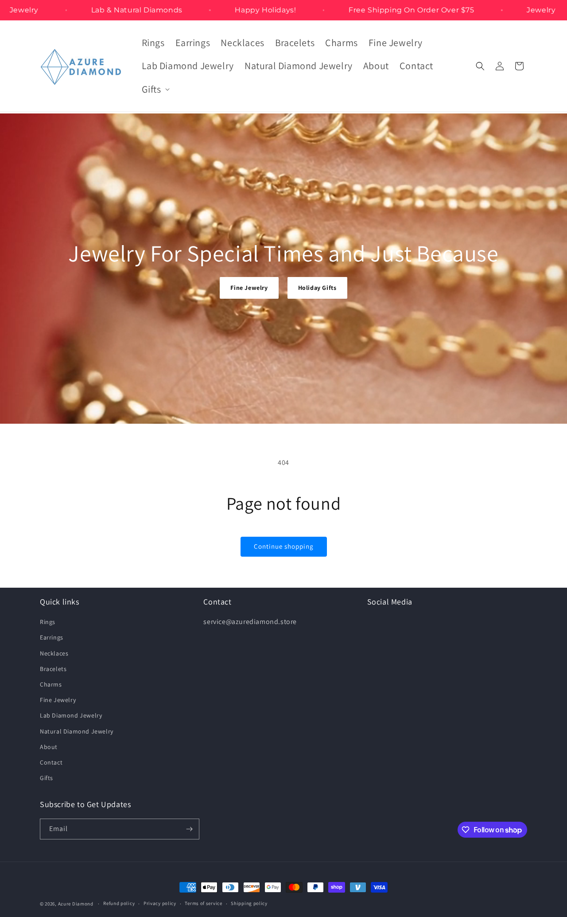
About (49, 747)
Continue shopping (284, 546)
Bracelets (53, 669)
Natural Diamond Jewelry (76, 731)
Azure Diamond (75, 904)
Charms (51, 684)
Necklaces (54, 653)
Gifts (46, 778)
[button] (154, 89)
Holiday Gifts (317, 288)
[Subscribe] (189, 829)
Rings (47, 622)
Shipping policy (249, 903)
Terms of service (203, 903)
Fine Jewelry (249, 288)
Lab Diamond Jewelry (71, 715)
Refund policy (119, 903)
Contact (51, 762)
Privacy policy (160, 903)
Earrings (51, 637)
